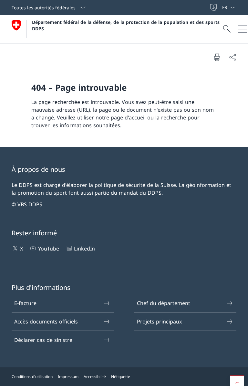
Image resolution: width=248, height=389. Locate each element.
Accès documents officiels (46, 321)
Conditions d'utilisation (32, 376)
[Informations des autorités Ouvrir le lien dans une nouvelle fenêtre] (206, 7)
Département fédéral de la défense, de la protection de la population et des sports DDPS (126, 25)
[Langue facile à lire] (214, 7)
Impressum (68, 376)
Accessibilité (95, 376)
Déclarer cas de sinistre (43, 339)
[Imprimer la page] (217, 57)
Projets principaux (159, 321)
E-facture (25, 303)
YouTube (48, 248)
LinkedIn (84, 248)
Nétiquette (120, 376)
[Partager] (232, 57)
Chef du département (163, 303)
